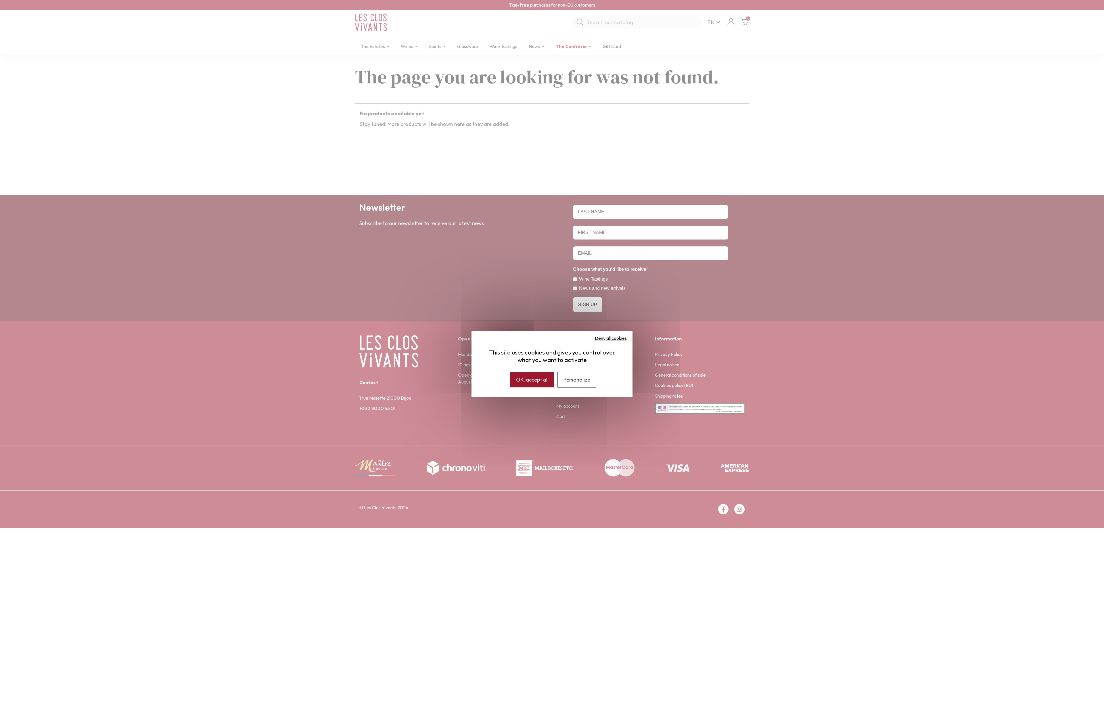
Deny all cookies (611, 338)
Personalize (577, 379)
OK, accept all (532, 379)
